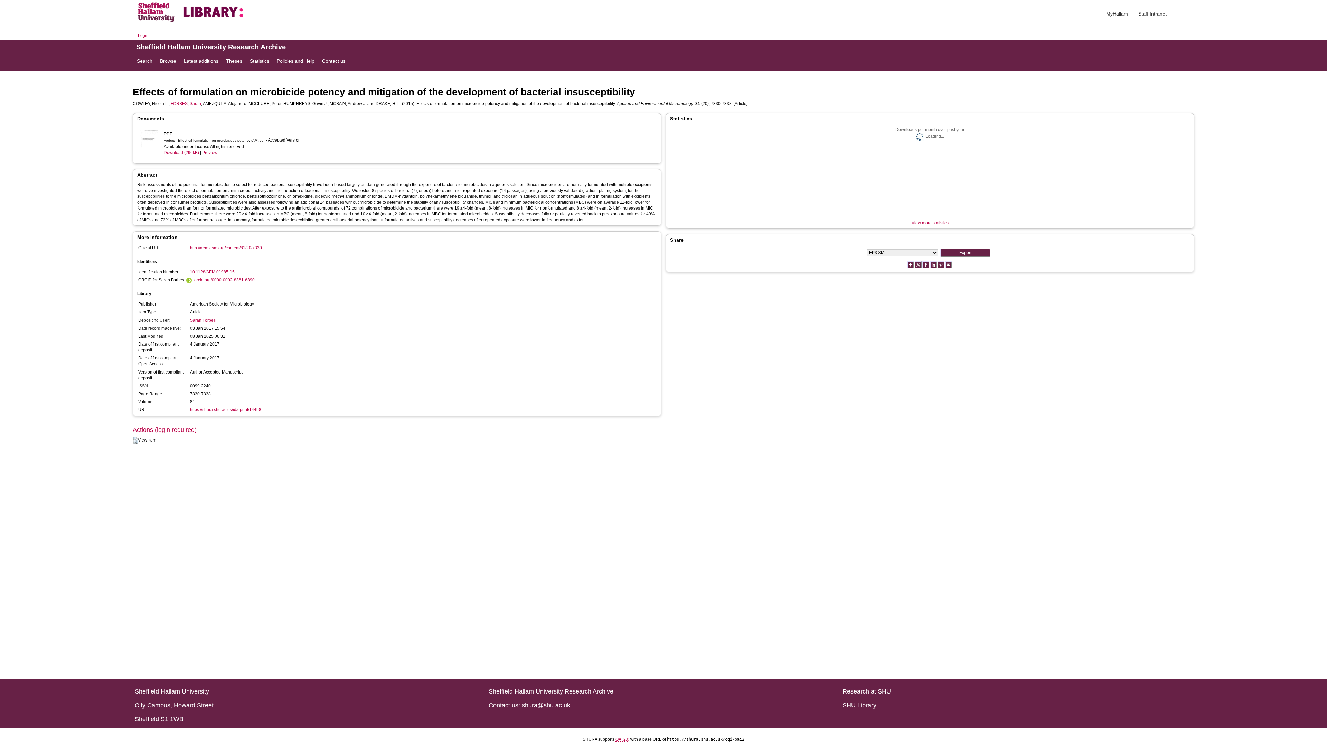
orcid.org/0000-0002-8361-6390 (224, 280)
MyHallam (1117, 14)
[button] (135, 440)
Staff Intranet (1152, 14)
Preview (209, 152)
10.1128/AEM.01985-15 (212, 272)
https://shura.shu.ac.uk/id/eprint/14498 (225, 409)
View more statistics (930, 223)
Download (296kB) (181, 152)
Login (143, 35)
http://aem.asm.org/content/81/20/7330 (226, 247)
